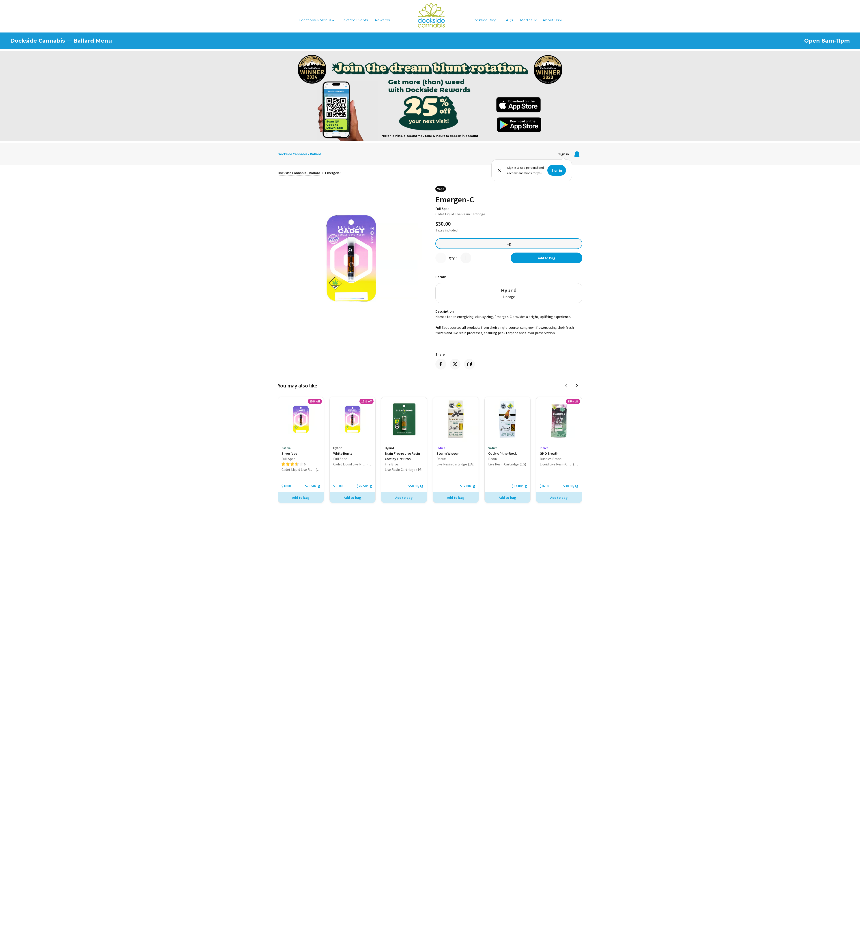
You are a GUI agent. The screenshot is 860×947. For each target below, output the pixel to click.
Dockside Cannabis (431, 15)
